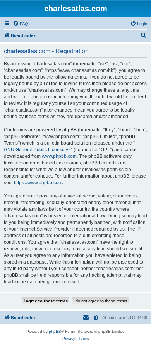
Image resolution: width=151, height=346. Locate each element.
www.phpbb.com (59, 156)
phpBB (55, 331)
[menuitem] (20, 23)
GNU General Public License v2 (37, 149)
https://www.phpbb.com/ (38, 182)
